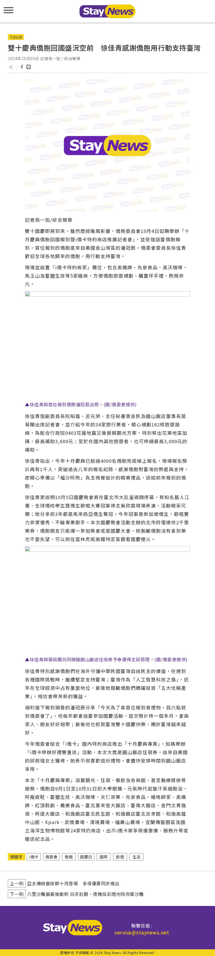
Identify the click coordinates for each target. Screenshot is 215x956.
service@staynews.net (141, 932)
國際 (104, 857)
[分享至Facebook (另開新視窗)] (22, 67)
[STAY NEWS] (107, 11)
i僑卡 (34, 857)
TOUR (16, 37)
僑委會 (51, 857)
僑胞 (69, 857)
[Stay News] (70, 927)
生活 (136, 857)
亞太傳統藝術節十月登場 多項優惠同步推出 (73, 883)
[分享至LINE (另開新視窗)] (28, 67)
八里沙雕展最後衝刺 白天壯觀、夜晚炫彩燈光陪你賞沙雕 (85, 894)
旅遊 (120, 857)
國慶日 (86, 857)
